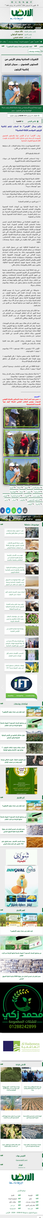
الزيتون (5, 495)
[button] (2, 26)
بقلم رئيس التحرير (30, 1205)
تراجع (6, 499)
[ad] (21, 518)
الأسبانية (37, 491)
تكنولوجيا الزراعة (24, 41)
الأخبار (36, 41)
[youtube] (27, 2)
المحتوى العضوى (34, 499)
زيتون (29, 491)
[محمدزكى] (21, 1008)
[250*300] (36, 687)
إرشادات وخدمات (13, 41)
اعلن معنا (30, 1208)
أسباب (14, 499)
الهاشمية (13, 491)
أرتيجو (12, 487)
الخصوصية (13, 1208)
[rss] (23, 2)
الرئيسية (30, 1195)
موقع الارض (36, 487)
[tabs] (12, 2)
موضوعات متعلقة (31, 524)
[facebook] (31, 2)
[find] (19, 2)
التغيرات (27, 495)
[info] (16, 2)
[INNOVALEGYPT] (21, 886)
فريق (26, 487)
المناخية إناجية (16, 495)
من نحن (13, 1205)
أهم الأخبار (20, 910)
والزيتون (22, 499)
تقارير (31, 41)
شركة (19, 487)
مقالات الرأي (12, 1202)
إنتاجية (38, 503)
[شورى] (21, 857)
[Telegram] (19, 510)
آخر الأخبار (20, 797)
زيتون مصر (36, 495)
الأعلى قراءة (20, 1064)
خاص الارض (32, 121)
